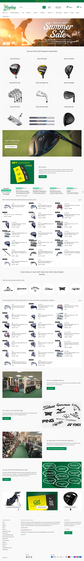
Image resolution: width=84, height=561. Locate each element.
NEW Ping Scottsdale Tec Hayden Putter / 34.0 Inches (46, 343)
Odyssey (13, 341)
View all (80, 199)
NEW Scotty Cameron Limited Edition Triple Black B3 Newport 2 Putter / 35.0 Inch (71, 344)
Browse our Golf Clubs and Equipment (56, 448)
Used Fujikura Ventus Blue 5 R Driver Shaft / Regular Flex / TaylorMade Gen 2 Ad (19, 252)
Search (3, 524)
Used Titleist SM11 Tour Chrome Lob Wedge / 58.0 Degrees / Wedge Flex (45, 206)
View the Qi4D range (11, 146)
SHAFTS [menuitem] (77, 12)
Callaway (66, 222)
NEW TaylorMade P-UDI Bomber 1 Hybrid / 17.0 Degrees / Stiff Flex (72, 215)
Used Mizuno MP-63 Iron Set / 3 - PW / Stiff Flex (45, 243)
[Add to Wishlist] (5, 208)
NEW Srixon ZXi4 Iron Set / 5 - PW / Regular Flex (71, 316)
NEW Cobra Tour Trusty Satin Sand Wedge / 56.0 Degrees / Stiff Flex (18, 206)
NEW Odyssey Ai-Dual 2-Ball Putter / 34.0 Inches (19, 343)
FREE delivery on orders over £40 (42, 1)
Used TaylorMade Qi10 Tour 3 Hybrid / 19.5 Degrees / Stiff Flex (19, 224)
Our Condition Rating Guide (7, 534)
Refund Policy (5, 533)
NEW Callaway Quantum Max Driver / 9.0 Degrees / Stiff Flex (45, 325)
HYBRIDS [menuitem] (42, 12)
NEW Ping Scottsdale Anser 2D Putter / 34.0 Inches (19, 353)
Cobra (39, 222)
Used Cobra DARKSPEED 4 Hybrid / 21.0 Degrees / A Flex (45, 224)
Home (3, 522)
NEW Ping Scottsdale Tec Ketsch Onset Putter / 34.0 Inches (19, 316)
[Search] (44, 7)
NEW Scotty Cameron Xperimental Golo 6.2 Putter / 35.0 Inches (72, 334)
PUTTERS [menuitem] (72, 12)
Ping (12, 313)
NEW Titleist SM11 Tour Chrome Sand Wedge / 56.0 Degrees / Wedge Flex (45, 363)
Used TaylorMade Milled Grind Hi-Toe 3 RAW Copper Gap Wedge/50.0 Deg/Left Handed (45, 252)
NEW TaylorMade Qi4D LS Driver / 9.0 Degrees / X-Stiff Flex (71, 325)
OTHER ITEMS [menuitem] (5, 16)
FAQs (3, 527)
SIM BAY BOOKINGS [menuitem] (14, 12)
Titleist (39, 360)
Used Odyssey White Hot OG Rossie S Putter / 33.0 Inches (45, 215)
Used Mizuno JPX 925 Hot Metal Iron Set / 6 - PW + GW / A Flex (20, 234)
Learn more (50, 388)
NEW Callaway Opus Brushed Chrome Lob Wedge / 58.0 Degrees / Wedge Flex (19, 363)
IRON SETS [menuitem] (50, 12)
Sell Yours (4, 529)
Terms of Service (5, 540)
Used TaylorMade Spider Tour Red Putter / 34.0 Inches (72, 206)
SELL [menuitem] (23, 12)
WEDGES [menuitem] (66, 12)
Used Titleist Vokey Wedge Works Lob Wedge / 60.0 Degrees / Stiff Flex (45, 262)
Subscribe (68, 532)
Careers (4, 545)
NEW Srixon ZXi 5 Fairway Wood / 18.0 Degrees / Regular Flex (45, 316)
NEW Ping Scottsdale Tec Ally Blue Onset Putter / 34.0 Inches (46, 353)
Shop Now (43, 176)
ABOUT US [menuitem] (4, 12)
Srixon (39, 313)
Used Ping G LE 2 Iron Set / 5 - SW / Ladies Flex (13, 214)
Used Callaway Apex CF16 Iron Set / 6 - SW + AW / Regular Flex (71, 243)
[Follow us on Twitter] (29, 557)
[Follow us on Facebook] (27, 557)
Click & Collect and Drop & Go (8, 536)
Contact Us (6, 479)
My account (58, 7)
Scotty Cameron (67, 341)
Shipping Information (6, 531)
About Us (4, 525)
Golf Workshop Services (7, 547)
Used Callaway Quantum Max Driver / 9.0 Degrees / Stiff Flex (19, 243)
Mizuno (13, 231)
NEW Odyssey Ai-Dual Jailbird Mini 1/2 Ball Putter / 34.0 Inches (19, 334)
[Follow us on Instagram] (31, 557)
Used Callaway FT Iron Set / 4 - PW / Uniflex (71, 224)
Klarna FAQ (4, 544)
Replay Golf (23, 534)
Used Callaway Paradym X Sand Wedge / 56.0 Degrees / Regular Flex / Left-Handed (72, 252)
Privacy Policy (5, 538)
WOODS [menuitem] (35, 12)
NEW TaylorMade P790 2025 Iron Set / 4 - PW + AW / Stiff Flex (72, 353)
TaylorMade (14, 222)
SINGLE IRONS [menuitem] (59, 12)
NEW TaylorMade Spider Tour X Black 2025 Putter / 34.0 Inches (71, 306)
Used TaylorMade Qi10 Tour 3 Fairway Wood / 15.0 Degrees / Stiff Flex (71, 234)
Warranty (4, 542)
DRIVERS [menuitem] (28, 12)
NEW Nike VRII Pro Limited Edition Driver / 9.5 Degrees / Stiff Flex (20, 325)
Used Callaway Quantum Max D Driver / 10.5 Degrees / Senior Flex (45, 234)
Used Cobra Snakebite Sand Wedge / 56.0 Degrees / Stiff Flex (19, 262)
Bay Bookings (5, 549)
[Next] (81, 288)
